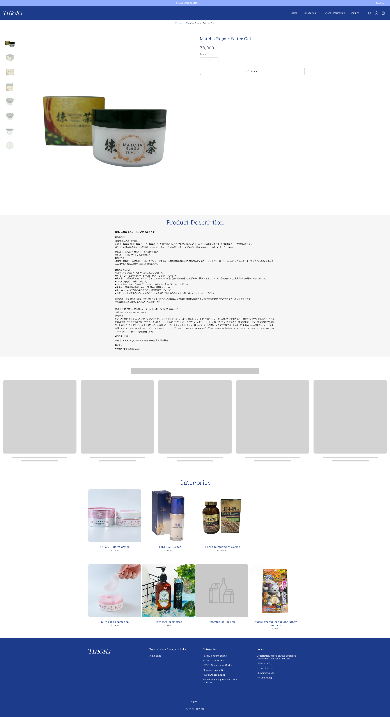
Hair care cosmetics (214, 675)
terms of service (266, 668)
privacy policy (265, 663)
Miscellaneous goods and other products (220, 680)
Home (178, 23)
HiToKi (200, 709)
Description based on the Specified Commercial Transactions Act (276, 657)
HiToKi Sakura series (215, 656)
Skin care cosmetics (214, 670)
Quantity (205, 54)
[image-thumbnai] (10, 43)
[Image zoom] (104, 122)
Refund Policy (265, 678)
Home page (155, 656)
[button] (252, 71)
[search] (369, 13)
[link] (221, 598)
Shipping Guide (265, 673)
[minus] (203, 61)
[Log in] (376, 13)
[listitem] (195, 282)
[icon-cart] (383, 13)
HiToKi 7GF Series (213, 660)
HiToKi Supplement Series (217, 665)
